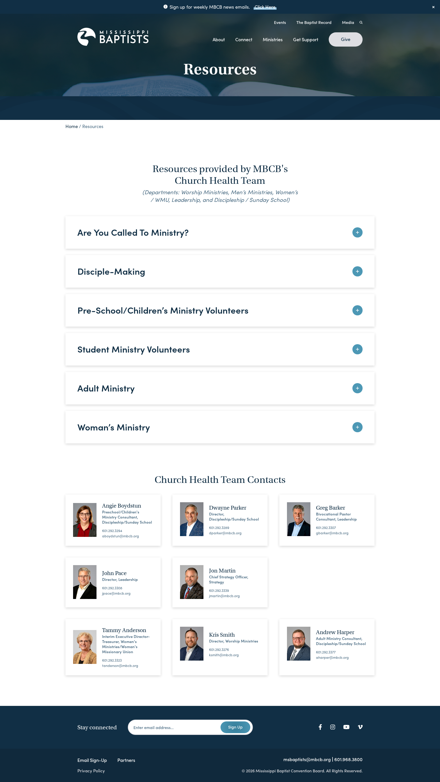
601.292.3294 (112, 531)
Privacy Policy (91, 770)
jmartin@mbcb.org (224, 596)
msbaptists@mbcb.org (307, 759)
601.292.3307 (326, 527)
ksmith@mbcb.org (224, 655)
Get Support (305, 39)
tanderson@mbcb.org (120, 665)
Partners (126, 760)
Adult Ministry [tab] (106, 387)
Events (280, 22)
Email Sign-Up (92, 760)
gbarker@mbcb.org (332, 533)
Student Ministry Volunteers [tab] (133, 348)
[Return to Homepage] (112, 37)
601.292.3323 (112, 660)
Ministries (273, 39)
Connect (243, 39)
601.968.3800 (348, 759)
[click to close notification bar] (434, 7)
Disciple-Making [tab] (111, 270)
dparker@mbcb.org (225, 533)
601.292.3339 (219, 590)
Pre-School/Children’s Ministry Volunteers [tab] (163, 309)
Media (348, 22)
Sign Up (235, 727)
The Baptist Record (314, 22)
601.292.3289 (219, 527)
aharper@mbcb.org (332, 657)
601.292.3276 (219, 649)
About (219, 39)
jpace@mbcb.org (116, 593)
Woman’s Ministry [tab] (113, 426)
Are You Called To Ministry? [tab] (133, 232)
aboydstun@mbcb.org (120, 536)
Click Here (265, 7)
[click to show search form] (361, 22)
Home (71, 126)
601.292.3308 (112, 588)
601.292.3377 (326, 652)
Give (345, 39)
